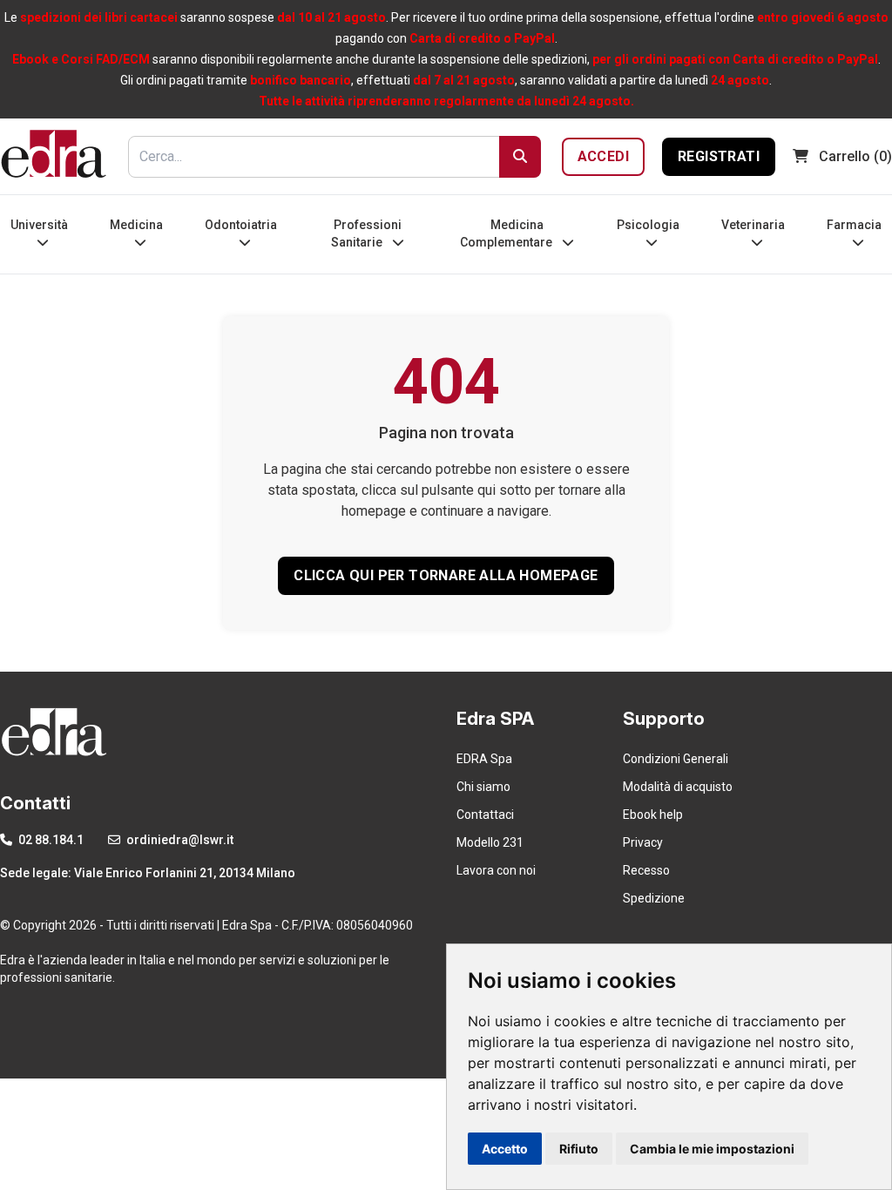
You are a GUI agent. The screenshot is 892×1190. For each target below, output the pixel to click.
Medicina (136, 225)
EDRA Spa (484, 759)
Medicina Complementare (507, 233)
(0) (855, 156)
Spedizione (654, 898)
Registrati (719, 156)
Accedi (603, 156)
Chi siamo (483, 787)
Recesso (646, 870)
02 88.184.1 (50, 840)
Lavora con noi (496, 870)
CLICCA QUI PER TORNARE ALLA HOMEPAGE (446, 575)
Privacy (643, 842)
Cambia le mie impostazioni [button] (712, 1148)
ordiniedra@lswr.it (178, 840)
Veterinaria (753, 225)
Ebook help (653, 815)
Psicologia (648, 225)
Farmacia (854, 225)
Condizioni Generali (675, 759)
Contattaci (485, 815)
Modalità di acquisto (678, 787)
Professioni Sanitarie (366, 233)
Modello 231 (490, 842)
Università (39, 225)
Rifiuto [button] (578, 1148)
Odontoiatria (241, 225)
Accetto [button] (505, 1148)
